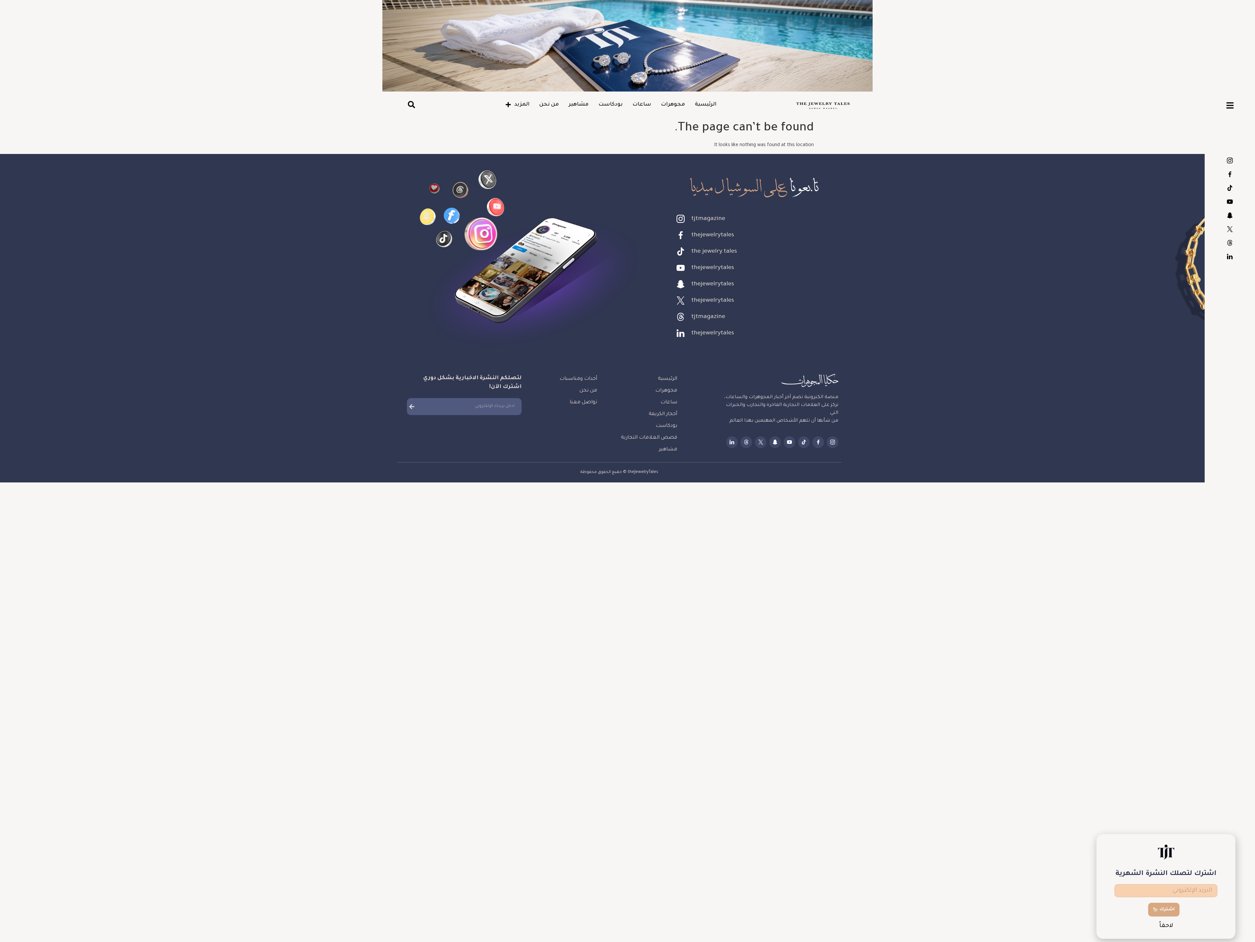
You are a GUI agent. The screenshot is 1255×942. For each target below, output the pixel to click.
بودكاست (610, 105)
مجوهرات (673, 105)
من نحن (549, 105)
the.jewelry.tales (1230, 188)
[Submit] (412, 406)
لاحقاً (1166, 926)
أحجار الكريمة (663, 414)
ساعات (641, 105)
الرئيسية (705, 105)
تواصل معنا (583, 402)
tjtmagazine (1230, 160)
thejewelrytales (1230, 174)
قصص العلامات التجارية (649, 438)
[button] (411, 105)
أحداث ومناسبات (578, 379)
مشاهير (579, 105)
